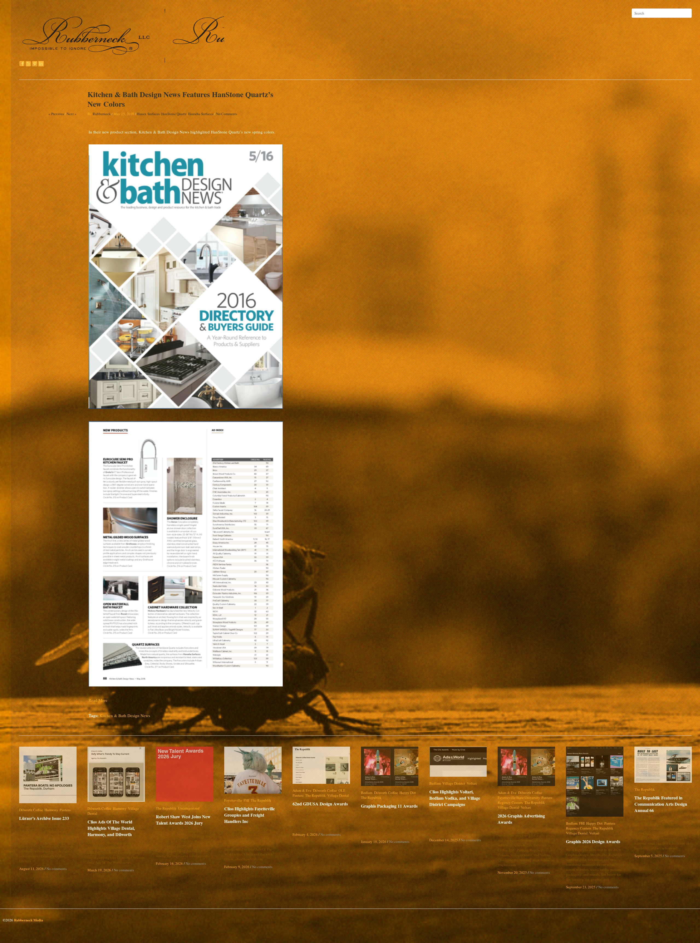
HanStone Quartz (173, 113)
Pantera (65, 809)
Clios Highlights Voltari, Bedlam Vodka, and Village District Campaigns (459, 797)
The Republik (166, 808)
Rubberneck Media (28, 919)
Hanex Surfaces (148, 113)
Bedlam (366, 792)
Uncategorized (189, 808)
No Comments (226, 113)
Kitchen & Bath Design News (125, 715)
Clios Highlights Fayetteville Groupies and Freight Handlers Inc (253, 814)
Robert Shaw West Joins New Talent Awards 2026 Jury (183, 819)
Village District (453, 783)
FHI (246, 800)
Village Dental (139, 808)
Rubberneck (102, 113)
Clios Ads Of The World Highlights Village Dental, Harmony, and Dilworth (111, 823)
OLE (342, 790)
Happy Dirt (407, 792)
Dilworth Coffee (31, 809)
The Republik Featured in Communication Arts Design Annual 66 (660, 803)
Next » (72, 113)
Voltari (472, 783)
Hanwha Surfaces (200, 113)
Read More (98, 700)
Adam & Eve (302, 790)
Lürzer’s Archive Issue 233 (44, 818)
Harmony (51, 809)
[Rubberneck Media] (122, 60)
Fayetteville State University (519, 797)
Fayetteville (233, 800)
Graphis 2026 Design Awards (593, 841)
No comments (56, 868)
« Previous (56, 113)
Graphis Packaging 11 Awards (389, 806)
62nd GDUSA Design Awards (320, 804)
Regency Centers (510, 802)
